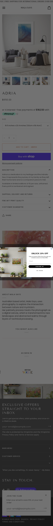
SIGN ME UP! (40, 266)
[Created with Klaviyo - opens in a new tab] (26, 278)
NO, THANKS (40, 270)
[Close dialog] (51, 249)
